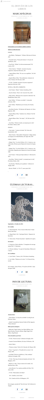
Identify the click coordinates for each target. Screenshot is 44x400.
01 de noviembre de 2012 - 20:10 (25, 187)
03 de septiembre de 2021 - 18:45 (25, 16)
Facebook (17, 175)
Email (26, 175)
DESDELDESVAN (6, 1)
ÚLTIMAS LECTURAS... (22, 184)
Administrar (31, 397)
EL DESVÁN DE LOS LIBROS (22, 188)
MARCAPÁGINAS (22, 13)
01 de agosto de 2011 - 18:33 (25, 284)
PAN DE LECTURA (22, 281)
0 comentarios (22, 177)
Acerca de (13, 397)
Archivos (22, 397)
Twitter (22, 175)
